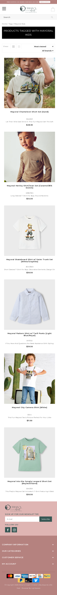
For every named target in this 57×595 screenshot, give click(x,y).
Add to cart (29, 106)
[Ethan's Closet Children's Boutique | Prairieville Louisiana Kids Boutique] (28, 9)
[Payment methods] (10, 576)
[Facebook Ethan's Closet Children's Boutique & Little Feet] (7, 529)
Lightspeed (35, 588)
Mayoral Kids (19, 24)
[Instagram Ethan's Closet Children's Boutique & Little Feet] (14, 529)
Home (4, 24)
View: (6, 46)
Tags (11, 24)
